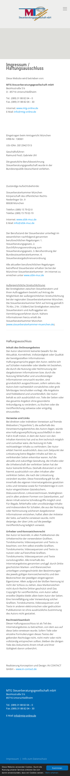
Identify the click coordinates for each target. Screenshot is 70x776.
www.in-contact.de (26, 669)
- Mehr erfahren (51, 772)
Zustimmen (57, 768)
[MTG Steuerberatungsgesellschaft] (35, 13)
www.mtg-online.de (27, 108)
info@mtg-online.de (25, 111)
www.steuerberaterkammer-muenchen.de (30, 324)
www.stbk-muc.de (26, 219)
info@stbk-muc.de (24, 223)
